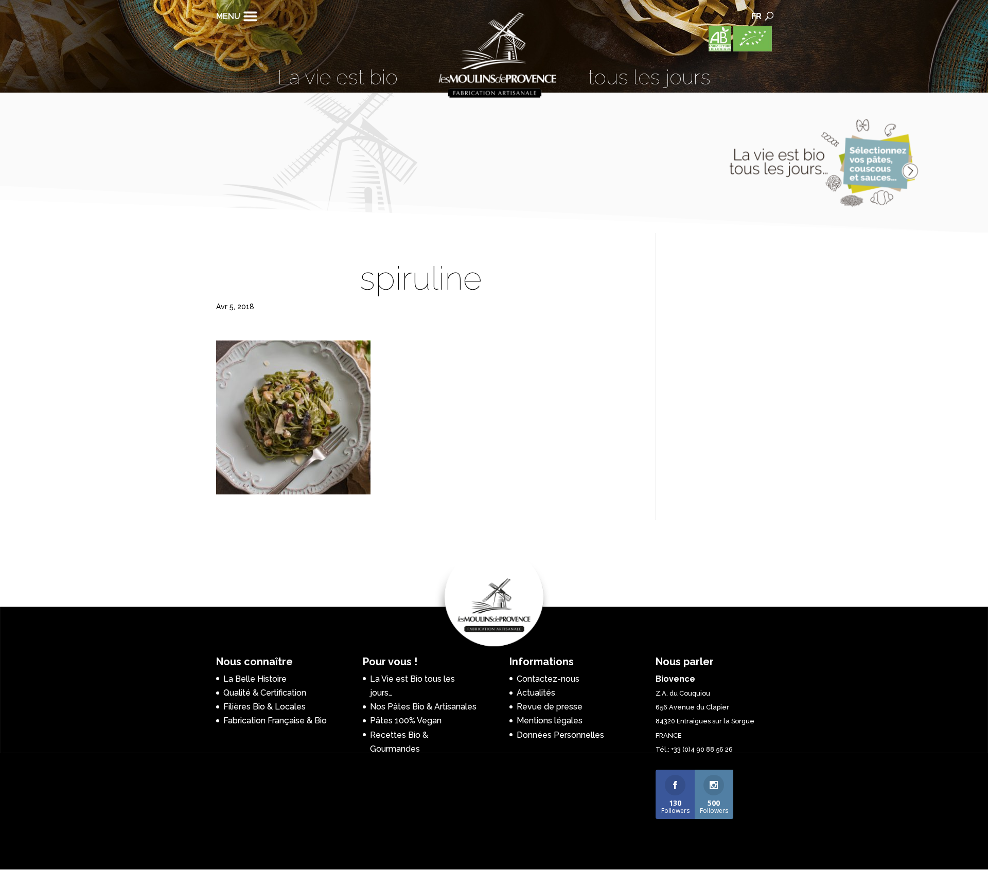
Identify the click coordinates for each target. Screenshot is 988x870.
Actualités (536, 693)
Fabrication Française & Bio (275, 720)
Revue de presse (550, 707)
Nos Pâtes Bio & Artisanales (423, 707)
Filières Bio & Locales (264, 707)
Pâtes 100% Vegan (406, 720)
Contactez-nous (548, 679)
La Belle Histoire (255, 679)
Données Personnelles (560, 735)
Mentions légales (550, 720)
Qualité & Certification (264, 693)
